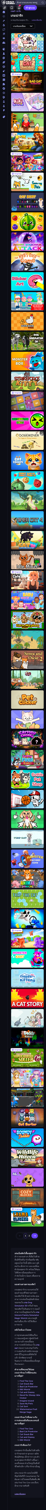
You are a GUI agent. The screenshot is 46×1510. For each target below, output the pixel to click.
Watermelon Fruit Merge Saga (28, 1411)
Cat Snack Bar (26, 1383)
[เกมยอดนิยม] (4, 25)
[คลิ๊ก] (4, 71)
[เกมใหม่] (4, 21)
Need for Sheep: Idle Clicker (30, 1396)
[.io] (4, 49)
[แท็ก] (4, 117)
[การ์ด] (4, 58)
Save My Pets (26, 1403)
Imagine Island (27, 1400)
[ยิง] (4, 93)
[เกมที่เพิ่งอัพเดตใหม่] (4, 29)
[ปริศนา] (4, 84)
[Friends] (4, 7)
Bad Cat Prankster (29, 1386)
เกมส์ (13, 11)
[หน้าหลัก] (4, 12)
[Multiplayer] (4, 38)
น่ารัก (18, 11)
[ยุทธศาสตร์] (4, 97)
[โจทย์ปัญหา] (4, 80)
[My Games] (11, 7)
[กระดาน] (4, 53)
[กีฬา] (4, 62)
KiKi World (25, 1389)
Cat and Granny (27, 1392)
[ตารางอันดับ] (4, 42)
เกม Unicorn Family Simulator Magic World (27, 1315)
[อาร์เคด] (4, 106)
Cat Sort (24, 1406)
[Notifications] (18, 7)
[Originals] (4, 34)
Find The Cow (26, 1381)
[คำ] (4, 75)
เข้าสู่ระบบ (30, 7)
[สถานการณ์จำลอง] (4, 101)
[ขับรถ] (4, 66)
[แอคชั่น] (4, 110)
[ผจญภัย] (4, 88)
